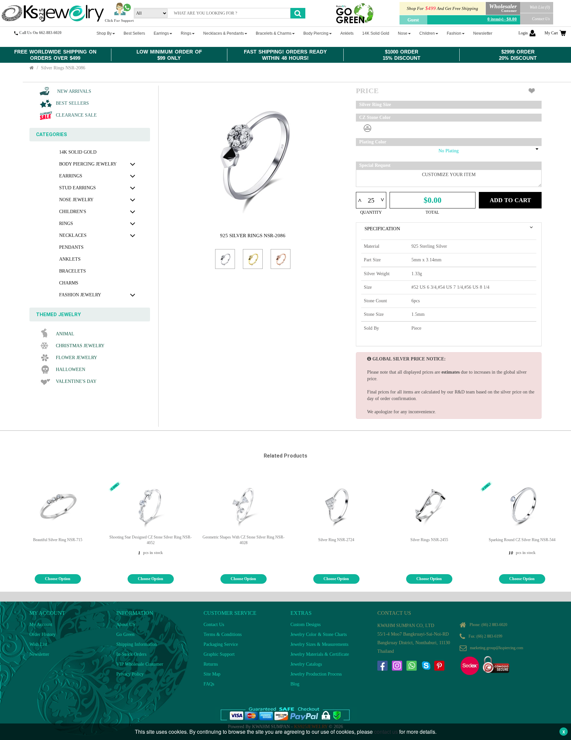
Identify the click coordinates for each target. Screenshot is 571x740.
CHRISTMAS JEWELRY (80, 345)
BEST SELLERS (72, 103)
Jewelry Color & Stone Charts (318, 634)
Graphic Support (219, 654)
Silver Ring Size (375, 104)
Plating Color (372, 141)
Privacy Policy (130, 674)
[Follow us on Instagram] (397, 666)
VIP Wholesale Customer (139, 664)
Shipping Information (136, 644)
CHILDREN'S (72, 211)
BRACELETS (72, 271)
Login (523, 33)
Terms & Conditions (223, 634)
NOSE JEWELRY (76, 199)
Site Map (212, 674)
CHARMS (68, 282)
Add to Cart (510, 200)
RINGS (66, 223)
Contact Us (541, 19)
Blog (294, 684)
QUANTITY (371, 212)
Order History (42, 634)
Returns (211, 664)
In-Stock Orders (131, 654)
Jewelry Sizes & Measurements (319, 644)
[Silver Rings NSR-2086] (225, 259)
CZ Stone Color (375, 117)
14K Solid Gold (77, 152)
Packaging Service (221, 644)
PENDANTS (71, 247)
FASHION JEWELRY (80, 294)
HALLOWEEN (70, 369)
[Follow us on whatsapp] (411, 666)
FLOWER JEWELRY (76, 357)
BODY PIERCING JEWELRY (88, 164)
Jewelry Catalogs (306, 664)
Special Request (375, 165)
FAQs (209, 684)
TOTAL (432, 212)
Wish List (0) (540, 7)
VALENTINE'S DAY (76, 381)
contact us (386, 731)
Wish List (38, 644)
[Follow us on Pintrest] (439, 666)
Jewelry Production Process (316, 674)
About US (125, 624)
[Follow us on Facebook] (382, 666)
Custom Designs (305, 624)
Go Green (125, 634)
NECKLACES (73, 235)
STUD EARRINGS (77, 187)
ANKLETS (70, 259)
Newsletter (39, 654)
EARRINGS (70, 175)
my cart (551, 33)
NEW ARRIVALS (73, 91)
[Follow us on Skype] (426, 666)
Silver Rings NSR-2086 (63, 67)
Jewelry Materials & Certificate (319, 654)
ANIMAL (65, 333)
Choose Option (57, 578)
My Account (40, 624)
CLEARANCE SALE (76, 115)
